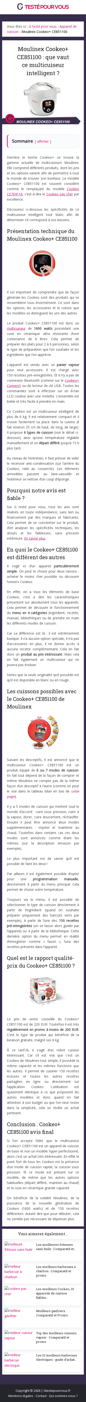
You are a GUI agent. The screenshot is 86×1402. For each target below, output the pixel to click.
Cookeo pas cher (59, 194)
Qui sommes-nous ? (63, 1396)
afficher (43, 141)
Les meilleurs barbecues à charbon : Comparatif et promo (56, 1271)
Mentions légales (20, 1396)
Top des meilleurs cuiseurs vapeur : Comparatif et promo (56, 1337)
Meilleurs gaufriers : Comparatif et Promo (52, 1313)
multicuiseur (16, 328)
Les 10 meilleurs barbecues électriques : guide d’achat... (56, 1357)
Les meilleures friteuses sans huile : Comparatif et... (56, 1246)
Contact (41, 1396)
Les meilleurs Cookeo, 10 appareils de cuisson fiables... (55, 1293)
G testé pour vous (43, 26)
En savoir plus (34, 538)
